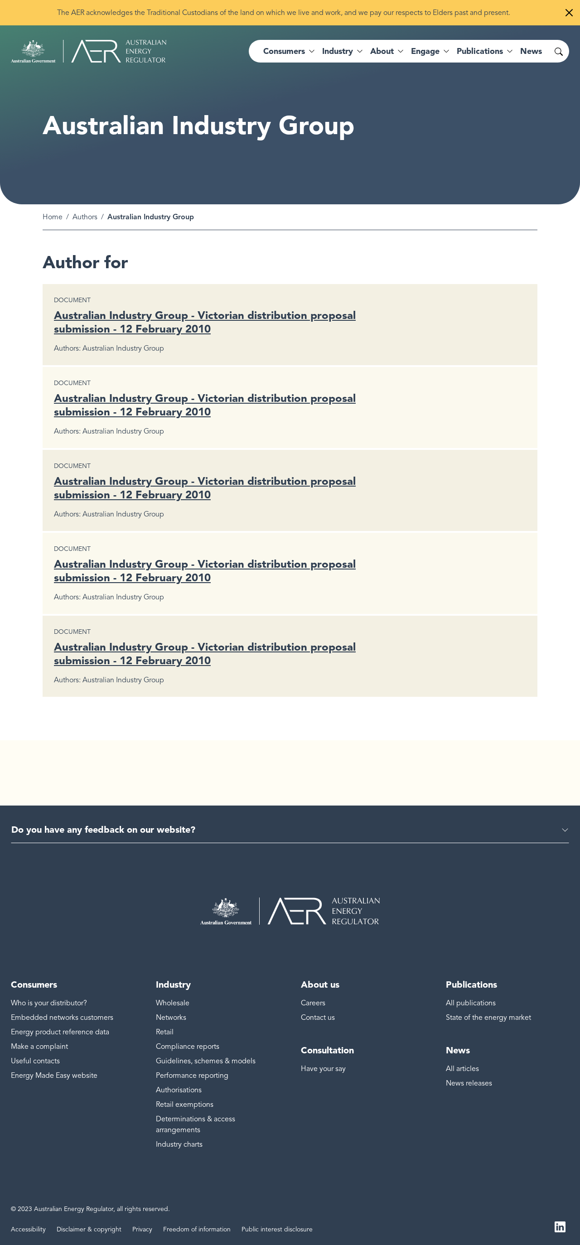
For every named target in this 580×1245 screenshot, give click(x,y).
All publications (471, 1003)
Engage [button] (425, 51)
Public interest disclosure (277, 1229)
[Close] (569, 12)
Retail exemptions (184, 1104)
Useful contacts (35, 1061)
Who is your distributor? (49, 1003)
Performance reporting (192, 1075)
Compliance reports (187, 1046)
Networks (171, 1017)
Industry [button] (337, 51)
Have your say (323, 1068)
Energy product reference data (60, 1032)
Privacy (142, 1229)
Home (53, 217)
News (531, 51)
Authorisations (179, 1090)
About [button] (382, 51)
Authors (84, 217)
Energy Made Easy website (54, 1075)
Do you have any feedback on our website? (103, 829)
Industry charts (179, 1144)
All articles (462, 1068)
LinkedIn (560, 1226)
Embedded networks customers (62, 1017)
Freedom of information (197, 1229)
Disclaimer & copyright (89, 1229)
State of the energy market (488, 1017)
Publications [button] (480, 51)
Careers (313, 1003)
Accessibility (28, 1229)
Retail (165, 1032)
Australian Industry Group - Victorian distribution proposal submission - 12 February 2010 (205, 322)
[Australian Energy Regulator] (88, 51)
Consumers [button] (284, 51)
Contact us (318, 1017)
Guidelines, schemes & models (206, 1061)
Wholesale (172, 1003)
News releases (469, 1083)
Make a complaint (39, 1046)
